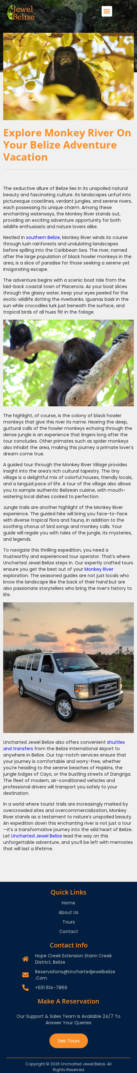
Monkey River (98, 569)
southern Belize (43, 237)
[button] (107, 11)
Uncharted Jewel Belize (36, 836)
